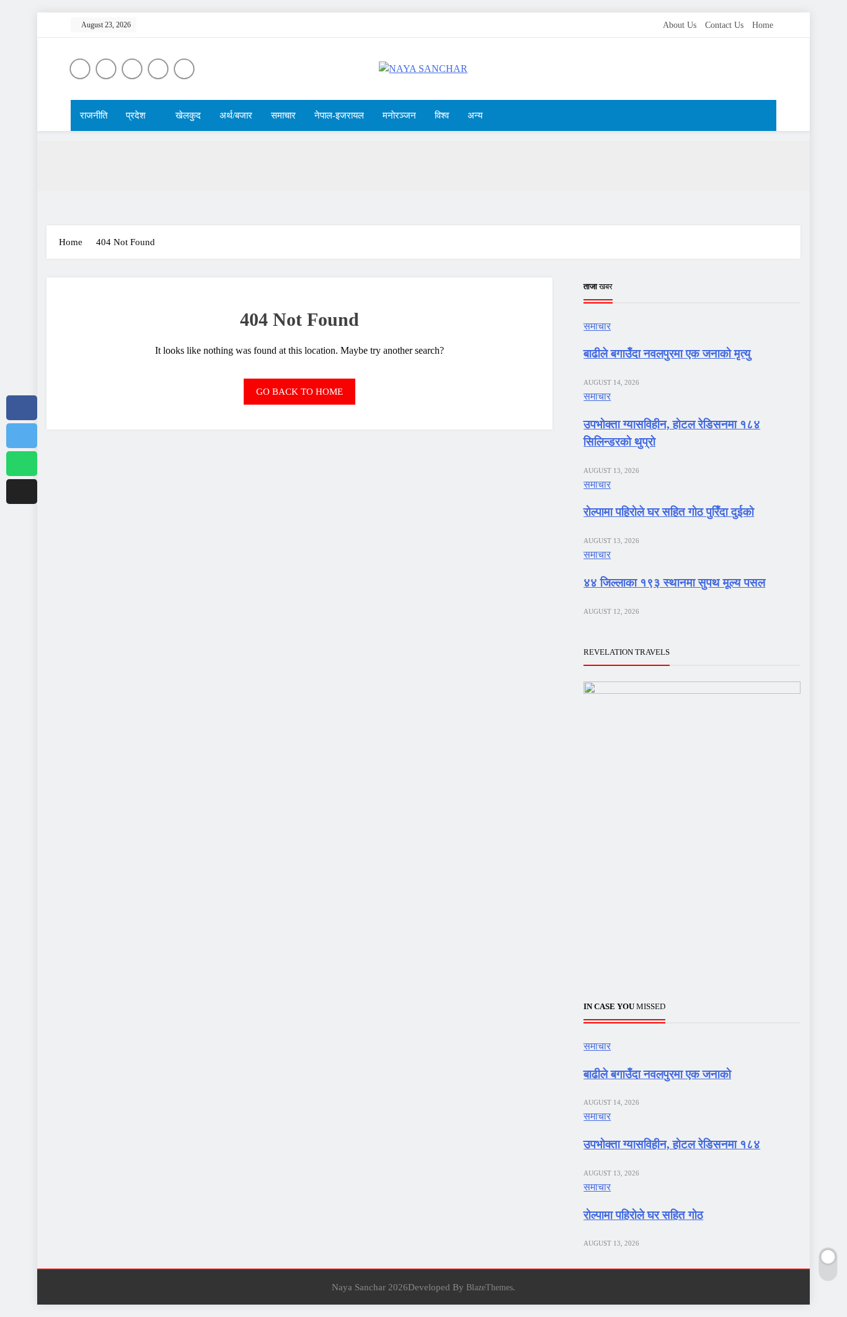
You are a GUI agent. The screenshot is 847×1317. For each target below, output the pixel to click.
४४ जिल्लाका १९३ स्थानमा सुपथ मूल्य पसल (674, 582)
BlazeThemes (489, 1287)
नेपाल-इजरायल (339, 115)
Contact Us (724, 25)
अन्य (475, 115)
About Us (679, 25)
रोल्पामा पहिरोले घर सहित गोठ (643, 1214)
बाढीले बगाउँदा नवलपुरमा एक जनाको (657, 1074)
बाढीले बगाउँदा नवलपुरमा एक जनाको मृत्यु (667, 353)
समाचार (283, 115)
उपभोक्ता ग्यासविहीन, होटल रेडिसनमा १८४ (671, 1144)
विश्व (442, 115)
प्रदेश (136, 115)
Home (762, 25)
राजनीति (93, 115)
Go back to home (299, 392)
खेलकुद (188, 115)
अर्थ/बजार (236, 115)
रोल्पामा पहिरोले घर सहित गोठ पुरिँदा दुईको (668, 511)
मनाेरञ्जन (399, 115)
